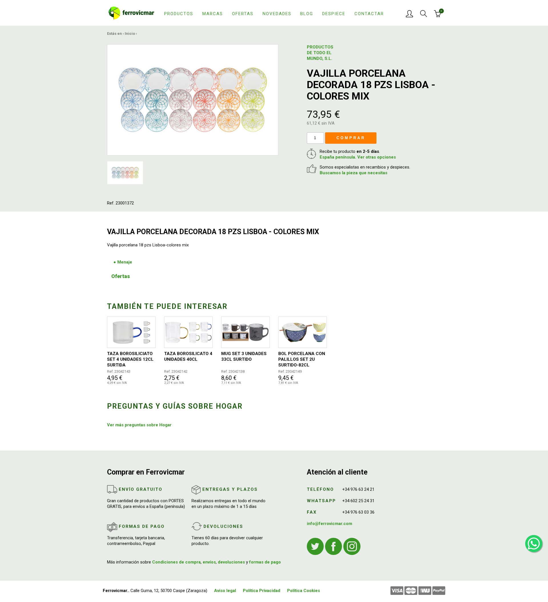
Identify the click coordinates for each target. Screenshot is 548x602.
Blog (306, 13)
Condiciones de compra (176, 562)
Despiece (333, 13)
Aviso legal (225, 590)
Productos (178, 13)
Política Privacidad (261, 590)
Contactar (369, 13)
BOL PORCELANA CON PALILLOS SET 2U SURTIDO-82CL (301, 359)
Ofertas (242, 13)
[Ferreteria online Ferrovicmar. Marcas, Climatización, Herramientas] (131, 12)
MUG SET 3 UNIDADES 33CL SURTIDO (244, 356)
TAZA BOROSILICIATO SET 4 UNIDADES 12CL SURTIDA (130, 359)
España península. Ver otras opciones (358, 157)
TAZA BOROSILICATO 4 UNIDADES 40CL (188, 356)
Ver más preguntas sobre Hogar (139, 424)
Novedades (277, 13)
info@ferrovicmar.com (329, 523)
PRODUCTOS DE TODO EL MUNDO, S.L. (320, 52)
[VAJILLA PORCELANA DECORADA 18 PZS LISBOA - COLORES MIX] (192, 99)
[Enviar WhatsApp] (533, 543)
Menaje (124, 262)
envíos (209, 562)
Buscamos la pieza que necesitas (353, 172)
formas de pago (265, 562)
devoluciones (231, 562)
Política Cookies (303, 590)
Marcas (212, 13)
